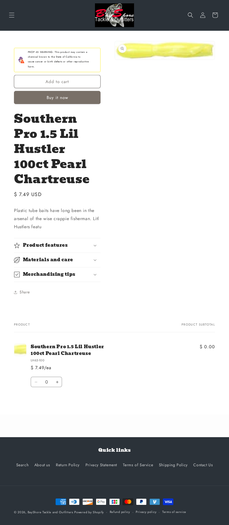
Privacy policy (146, 512)
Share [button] (25, 292)
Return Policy (68, 465)
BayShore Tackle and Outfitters (50, 512)
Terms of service (174, 512)
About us (42, 465)
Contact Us (203, 465)
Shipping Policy (173, 465)
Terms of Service (138, 465)
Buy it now (57, 98)
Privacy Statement (101, 465)
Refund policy (120, 512)
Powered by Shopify (89, 512)
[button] (12, 15)
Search (22, 465)
